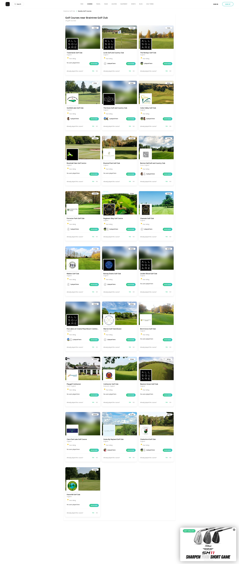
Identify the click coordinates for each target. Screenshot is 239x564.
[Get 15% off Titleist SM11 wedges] (208, 544)
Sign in (215, 4)
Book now (94, 63)
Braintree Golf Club (69, 11)
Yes (93, 71)
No (97, 71)
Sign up (227, 4)
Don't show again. (208, 560)
